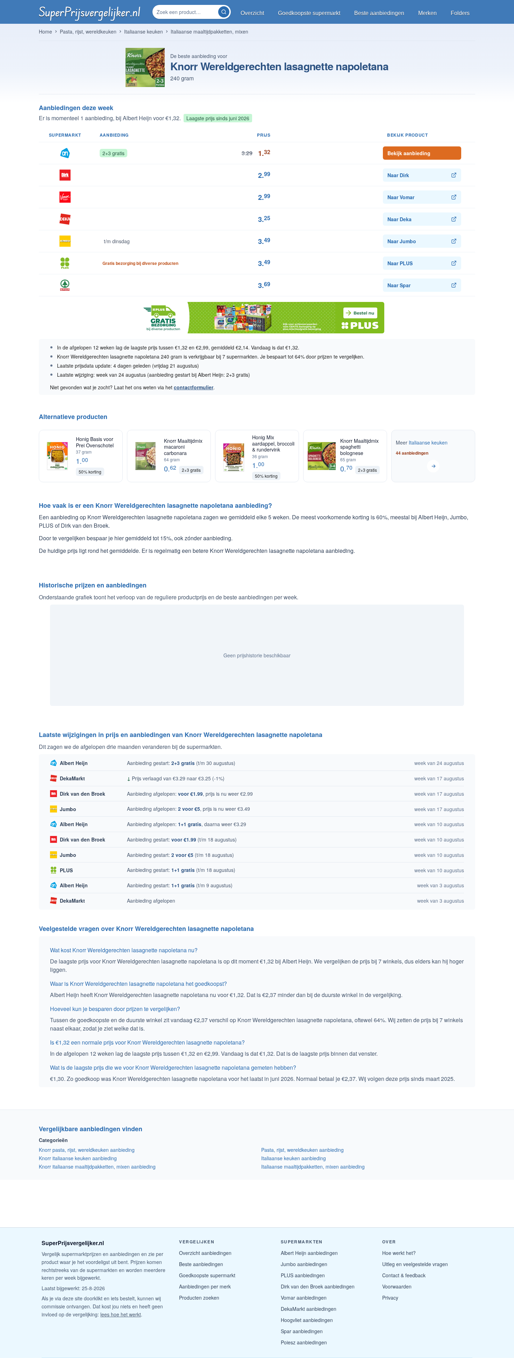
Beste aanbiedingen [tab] (379, 13)
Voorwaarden (397, 1286)
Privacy (390, 1297)
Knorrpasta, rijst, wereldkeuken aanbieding (87, 1149)
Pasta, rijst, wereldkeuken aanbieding (302, 1149)
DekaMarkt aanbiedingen (308, 1308)
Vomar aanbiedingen (304, 1297)
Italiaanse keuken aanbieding (293, 1158)
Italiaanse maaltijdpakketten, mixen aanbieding (313, 1166)
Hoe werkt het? (399, 1252)
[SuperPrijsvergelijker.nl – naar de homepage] (89, 12)
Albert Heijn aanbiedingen (309, 1252)
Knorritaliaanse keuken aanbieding (78, 1158)
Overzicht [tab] (252, 13)
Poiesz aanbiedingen (304, 1342)
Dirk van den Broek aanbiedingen (318, 1286)
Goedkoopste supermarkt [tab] (309, 13)
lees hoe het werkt (120, 1314)
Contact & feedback (404, 1275)
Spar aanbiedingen (302, 1331)
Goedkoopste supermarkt (207, 1275)
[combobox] (186, 11)
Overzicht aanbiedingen (205, 1252)
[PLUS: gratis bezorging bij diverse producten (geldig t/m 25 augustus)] (257, 317)
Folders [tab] (460, 13)
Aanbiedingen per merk (205, 1286)
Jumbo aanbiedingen (304, 1264)
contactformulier (193, 387)
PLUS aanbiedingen (303, 1275)
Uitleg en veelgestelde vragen (415, 1264)
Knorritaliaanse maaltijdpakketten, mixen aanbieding (97, 1166)
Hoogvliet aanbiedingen (307, 1319)
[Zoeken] (223, 11)
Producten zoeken (199, 1297)
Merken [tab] (427, 13)
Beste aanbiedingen (201, 1264)
